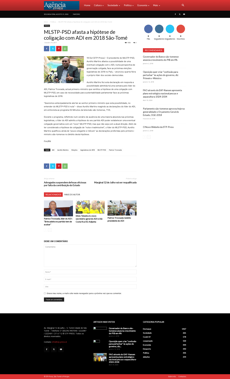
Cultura (98, 5)
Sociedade (113, 5)
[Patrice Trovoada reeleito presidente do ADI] (122, 208)
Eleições (74, 150)
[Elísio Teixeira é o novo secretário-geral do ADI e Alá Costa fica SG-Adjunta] (90, 207)
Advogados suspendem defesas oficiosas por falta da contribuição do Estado (65, 184)
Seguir (159, 26)
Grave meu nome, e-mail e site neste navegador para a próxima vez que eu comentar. (84, 293)
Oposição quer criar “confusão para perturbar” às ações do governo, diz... (122, 344)
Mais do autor (72, 194)
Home (87, 5)
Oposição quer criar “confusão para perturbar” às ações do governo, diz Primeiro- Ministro (160, 75)
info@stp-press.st (59, 342)
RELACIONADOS (53, 194)
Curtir (148, 26)
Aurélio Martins (63, 150)
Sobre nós (172, 376)
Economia (142, 5)
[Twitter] (180, 14)
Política (128, 5)
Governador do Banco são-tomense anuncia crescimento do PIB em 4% (122, 331)
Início (46, 22)
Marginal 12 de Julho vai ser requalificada (115, 182)
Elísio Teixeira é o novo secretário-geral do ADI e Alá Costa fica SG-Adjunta (89, 218)
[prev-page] (45, 230)
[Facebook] (175, 14)
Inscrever (181, 26)
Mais (155, 5)
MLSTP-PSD (102, 150)
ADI (53, 150)
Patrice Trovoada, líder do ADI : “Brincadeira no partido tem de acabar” (58, 221)
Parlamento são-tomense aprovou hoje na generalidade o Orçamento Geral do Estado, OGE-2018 (164, 111)
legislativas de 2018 (87, 150)
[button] (183, 5)
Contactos (182, 376)
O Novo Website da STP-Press (158, 127)
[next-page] (50, 230)
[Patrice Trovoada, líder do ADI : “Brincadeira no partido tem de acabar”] (58, 208)
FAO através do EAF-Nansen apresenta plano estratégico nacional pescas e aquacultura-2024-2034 (162, 93)
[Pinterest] (58, 48)
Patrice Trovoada (115, 150)
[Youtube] (184, 14)
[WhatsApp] (65, 48)
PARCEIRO (76, 14)
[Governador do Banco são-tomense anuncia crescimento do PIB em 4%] (100, 331)
